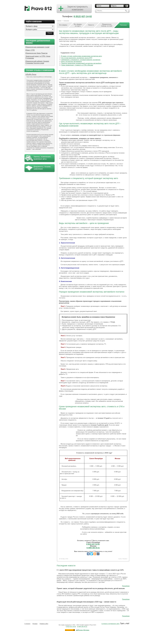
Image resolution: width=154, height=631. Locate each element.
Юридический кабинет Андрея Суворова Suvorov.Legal (37, 62)
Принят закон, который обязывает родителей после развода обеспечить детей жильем (91, 588)
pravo (38, 8)
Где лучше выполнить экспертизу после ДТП (76, 58)
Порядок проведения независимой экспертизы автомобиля (81, 63)
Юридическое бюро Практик (36, 53)
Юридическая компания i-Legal (37, 47)
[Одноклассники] (94, 553)
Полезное (66, 20)
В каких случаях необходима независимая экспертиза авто (81, 56)
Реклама (34, 623)
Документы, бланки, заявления (42, 168)
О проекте (27, 623)
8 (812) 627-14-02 (83, 16)
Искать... (100, 11)
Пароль (114, 6)
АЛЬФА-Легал (30, 74)
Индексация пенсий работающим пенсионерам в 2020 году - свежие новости (86, 602)
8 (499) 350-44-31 (93, 548)
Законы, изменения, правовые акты (42, 158)
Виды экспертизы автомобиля (71, 61)
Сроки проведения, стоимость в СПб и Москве (77, 65)
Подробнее (126, 586)
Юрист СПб (30, 50)
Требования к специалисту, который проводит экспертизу (80, 60)
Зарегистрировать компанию (77, 8)
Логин (99, 6)
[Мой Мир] (98, 553)
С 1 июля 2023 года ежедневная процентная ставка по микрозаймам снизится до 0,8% (90, 570)
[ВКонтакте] (88, 553)
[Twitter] (91, 553)
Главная (59, 20)
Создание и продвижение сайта (110, 623)
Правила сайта (44, 623)
